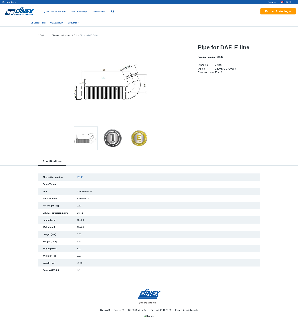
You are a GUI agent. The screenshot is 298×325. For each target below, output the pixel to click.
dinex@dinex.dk (190, 310)
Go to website (9, 2)
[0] (112, 83)
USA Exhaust (56, 22)
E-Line (76, 35)
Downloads (99, 11)
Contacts (272, 2)
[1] (112, 138)
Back (42, 35)
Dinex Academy (78, 11)
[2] (139, 138)
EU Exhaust (73, 22)
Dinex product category (61, 35)
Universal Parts (38, 22)
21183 (80, 177)
